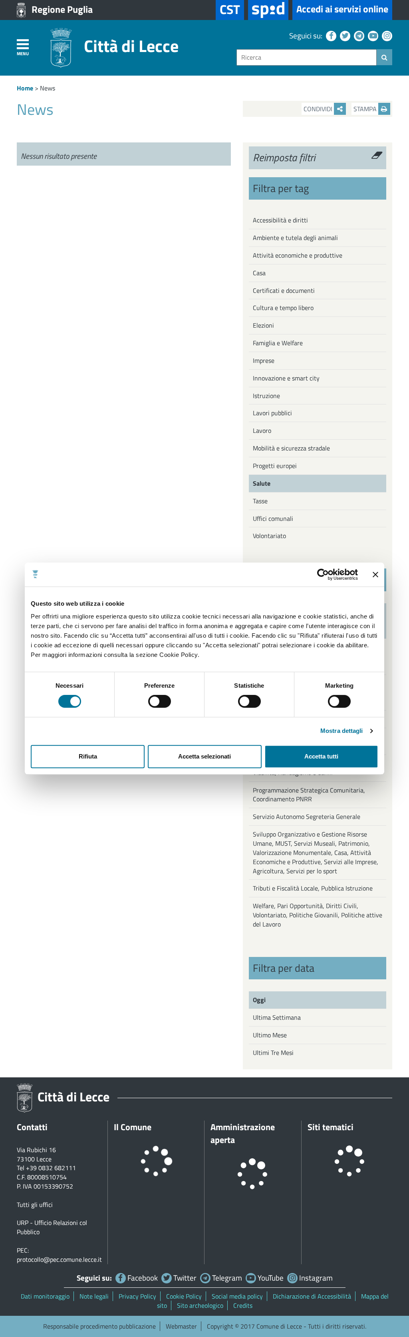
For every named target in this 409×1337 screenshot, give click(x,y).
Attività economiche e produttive (297, 255)
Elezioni (263, 325)
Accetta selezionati (204, 756)
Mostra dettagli (341, 730)
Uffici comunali (273, 518)
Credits (242, 1305)
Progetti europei (275, 465)
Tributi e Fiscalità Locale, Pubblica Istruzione (313, 888)
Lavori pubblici (272, 413)
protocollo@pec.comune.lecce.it (59, 1259)
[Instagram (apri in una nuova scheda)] (386, 35)
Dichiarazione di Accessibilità (312, 1296)
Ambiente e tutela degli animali (295, 237)
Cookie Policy (184, 1296)
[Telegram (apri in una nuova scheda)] (358, 35)
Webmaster (181, 1326)
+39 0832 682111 (51, 1168)
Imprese (263, 360)
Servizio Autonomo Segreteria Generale (306, 816)
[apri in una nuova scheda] (268, 10)
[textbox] (306, 57)
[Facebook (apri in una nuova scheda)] (330, 35)
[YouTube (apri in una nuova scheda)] (372, 35)
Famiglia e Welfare (278, 343)
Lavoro (262, 430)
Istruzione (266, 395)
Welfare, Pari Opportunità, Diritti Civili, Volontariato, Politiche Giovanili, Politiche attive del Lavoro (317, 915)
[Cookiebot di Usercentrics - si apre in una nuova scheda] (323, 574)
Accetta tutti (321, 756)
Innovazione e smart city (286, 378)
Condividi (319, 109)
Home (25, 88)
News (47, 88)
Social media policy (237, 1296)
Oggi (259, 1000)
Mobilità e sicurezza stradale (291, 448)
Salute (261, 483)
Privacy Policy (137, 1296)
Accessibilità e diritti (280, 220)
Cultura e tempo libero (283, 307)
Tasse (260, 501)
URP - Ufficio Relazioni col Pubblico (52, 1227)
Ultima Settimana (277, 1017)
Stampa (365, 109)
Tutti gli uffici (35, 1204)
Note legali (94, 1296)
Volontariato (269, 535)
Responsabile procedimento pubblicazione (99, 1326)
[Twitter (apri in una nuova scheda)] (344, 35)
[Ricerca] (384, 57)
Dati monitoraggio (45, 1296)
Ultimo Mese (270, 1035)
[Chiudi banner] (375, 574)
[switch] (159, 701)
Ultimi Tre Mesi (273, 1052)
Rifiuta (88, 756)
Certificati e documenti (284, 290)
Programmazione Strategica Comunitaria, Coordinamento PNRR (309, 794)
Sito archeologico (200, 1305)
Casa (259, 273)
